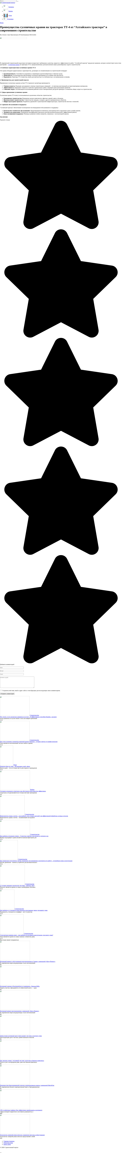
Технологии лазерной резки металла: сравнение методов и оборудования (22, 1135)
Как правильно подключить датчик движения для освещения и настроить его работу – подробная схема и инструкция (36, 861)
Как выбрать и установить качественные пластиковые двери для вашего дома (23, 910)
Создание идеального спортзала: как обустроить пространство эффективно (23, 791)
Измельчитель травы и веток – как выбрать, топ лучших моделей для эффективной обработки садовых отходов (34, 816)
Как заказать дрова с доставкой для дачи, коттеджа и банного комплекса (22, 1060)
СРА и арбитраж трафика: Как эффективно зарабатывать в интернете (21, 1110)
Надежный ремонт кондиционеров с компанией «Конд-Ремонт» (19, 1011)
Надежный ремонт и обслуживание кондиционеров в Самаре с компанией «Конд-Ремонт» (27, 961)
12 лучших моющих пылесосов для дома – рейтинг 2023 (17, 885)
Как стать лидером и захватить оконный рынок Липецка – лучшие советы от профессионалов (28, 741)
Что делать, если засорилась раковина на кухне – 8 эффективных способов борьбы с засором (28, 717)
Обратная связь (8, 1143)
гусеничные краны (13, 64)
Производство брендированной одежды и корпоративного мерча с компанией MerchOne (27, 1085)
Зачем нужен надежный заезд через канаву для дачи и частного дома (21, 1036)
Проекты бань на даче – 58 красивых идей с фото (15, 766)
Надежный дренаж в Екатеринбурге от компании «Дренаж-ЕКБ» (20, 986)
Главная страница (9, 1141)
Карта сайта (7, 1144)
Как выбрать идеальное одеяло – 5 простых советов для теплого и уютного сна (24, 836)
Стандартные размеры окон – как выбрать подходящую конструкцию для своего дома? (26, 935)
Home (1, 23)
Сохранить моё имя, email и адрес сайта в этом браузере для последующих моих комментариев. (31, 690)
